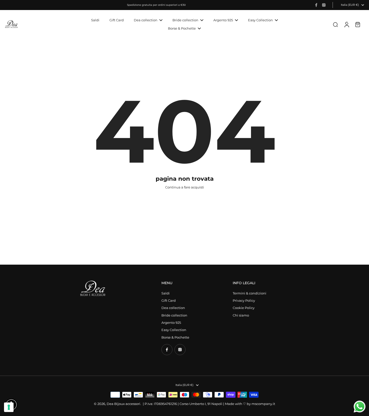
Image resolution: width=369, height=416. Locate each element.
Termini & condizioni (249, 293)
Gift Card (168, 300)
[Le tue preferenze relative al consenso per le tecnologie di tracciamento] (9, 407)
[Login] (346, 24)
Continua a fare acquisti (184, 187)
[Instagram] (324, 5)
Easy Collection (173, 330)
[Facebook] (316, 5)
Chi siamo (241, 315)
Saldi (165, 293)
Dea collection (173, 308)
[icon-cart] (357, 24)
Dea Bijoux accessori (123, 404)
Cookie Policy (244, 308)
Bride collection (174, 315)
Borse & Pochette (175, 337)
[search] (335, 24)
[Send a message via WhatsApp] (359, 406)
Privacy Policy (244, 300)
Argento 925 (171, 323)
